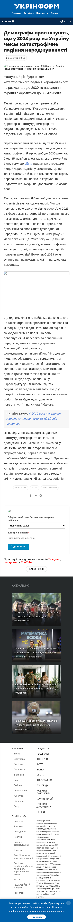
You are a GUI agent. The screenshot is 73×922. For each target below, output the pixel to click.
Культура (18, 795)
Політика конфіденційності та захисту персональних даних (23, 869)
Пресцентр (42, 13)
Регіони (18, 785)
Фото (39, 764)
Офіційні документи (43, 805)
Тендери (18, 850)
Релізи (40, 812)
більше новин (36, 569)
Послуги (16, 13)
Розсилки (19, 892)
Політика (18, 764)
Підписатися (18, 546)
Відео (40, 769)
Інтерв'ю (42, 759)
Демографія (20, 488)
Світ (16, 780)
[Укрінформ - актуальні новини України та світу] (36, 6)
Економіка (19, 769)
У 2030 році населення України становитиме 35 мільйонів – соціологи (33, 418)
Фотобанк (28, 13)
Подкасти (42, 748)
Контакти (18, 826)
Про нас (18, 821)
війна (28, 163)
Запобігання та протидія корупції (23, 856)
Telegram (54, 559)
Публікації (42, 753)
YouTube (26, 562)
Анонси (54, 13)
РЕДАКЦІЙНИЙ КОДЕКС (22, 886)
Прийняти (36, 917)
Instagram (10, 562)
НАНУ (35, 488)
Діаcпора (19, 801)
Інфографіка (44, 780)
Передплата (20, 831)
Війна (17, 753)
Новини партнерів (43, 792)
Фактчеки (19, 774)
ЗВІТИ (17, 879)
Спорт (17, 806)
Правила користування (21, 843)
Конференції (44, 798)
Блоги (40, 774)
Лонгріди (42, 785)
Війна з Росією (50, 488)
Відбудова (19, 759)
